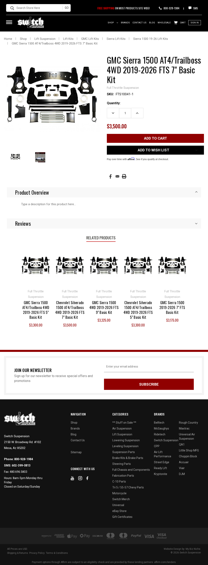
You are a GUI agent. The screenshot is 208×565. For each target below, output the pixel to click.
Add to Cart (35, 266)
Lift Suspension (122, 434)
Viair (182, 468)
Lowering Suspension (126, 440)
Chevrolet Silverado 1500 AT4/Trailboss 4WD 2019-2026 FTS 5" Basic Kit (138, 310)
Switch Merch (121, 499)
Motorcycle (119, 493)
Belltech (159, 422)
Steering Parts (121, 463)
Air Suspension (122, 428)
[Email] (117, 176)
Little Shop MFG (189, 450)
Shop (111, 22)
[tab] (104, 192)
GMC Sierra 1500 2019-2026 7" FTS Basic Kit (172, 307)
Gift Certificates (122, 516)
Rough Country (188, 422)
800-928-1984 (171, 8)
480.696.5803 (18, 471)
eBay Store (119, 511)
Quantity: (113, 103)
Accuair (184, 462)
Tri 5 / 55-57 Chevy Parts (128, 487)
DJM (182, 474)
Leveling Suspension (125, 446)
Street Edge (161, 462)
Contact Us (139, 22)
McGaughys (161, 428)
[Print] (124, 176)
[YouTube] (72, 479)
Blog (152, 22)
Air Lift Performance (162, 454)
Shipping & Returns (17, 553)
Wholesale (164, 22)
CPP (156, 446)
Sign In (195, 22)
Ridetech (159, 434)
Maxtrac (184, 428)
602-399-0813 (21, 465)
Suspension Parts (123, 452)
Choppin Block (188, 456)
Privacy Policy (37, 553)
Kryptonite (160, 474)
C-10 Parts (119, 481)
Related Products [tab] (101, 237)
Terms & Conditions (57, 553)
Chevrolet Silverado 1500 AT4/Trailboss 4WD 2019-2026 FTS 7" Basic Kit (69, 310)
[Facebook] (110, 176)
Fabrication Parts (123, 475)
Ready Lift (160, 468)
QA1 (182, 444)
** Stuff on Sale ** (124, 422)
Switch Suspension (166, 440)
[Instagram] (80, 479)
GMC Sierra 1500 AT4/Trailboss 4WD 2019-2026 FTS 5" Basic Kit (35, 310)
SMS (195, 8)
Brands (125, 22)
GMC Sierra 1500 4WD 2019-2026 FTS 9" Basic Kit (104, 307)
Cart (182, 22)
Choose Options (172, 266)
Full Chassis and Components (131, 469)
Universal (118, 505)
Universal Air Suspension (187, 436)
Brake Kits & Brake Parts (127, 458)
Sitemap (76, 452)
